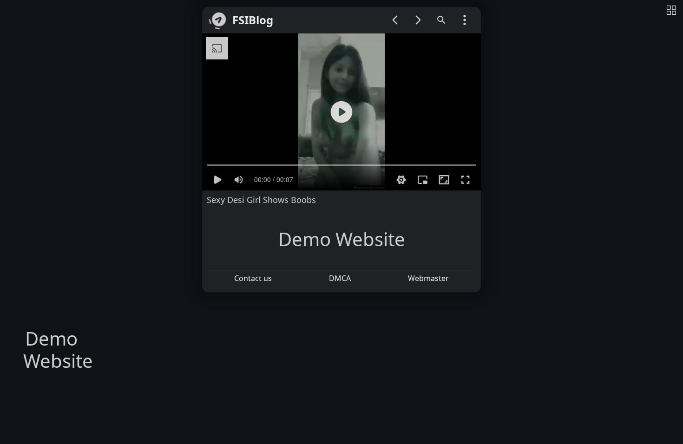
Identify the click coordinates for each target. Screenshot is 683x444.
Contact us (253, 278)
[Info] (671, 11)
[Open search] (441, 20)
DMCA (340, 278)
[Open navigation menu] (464, 20)
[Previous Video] (395, 20)
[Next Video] (418, 20)
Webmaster (428, 278)
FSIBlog (252, 20)
